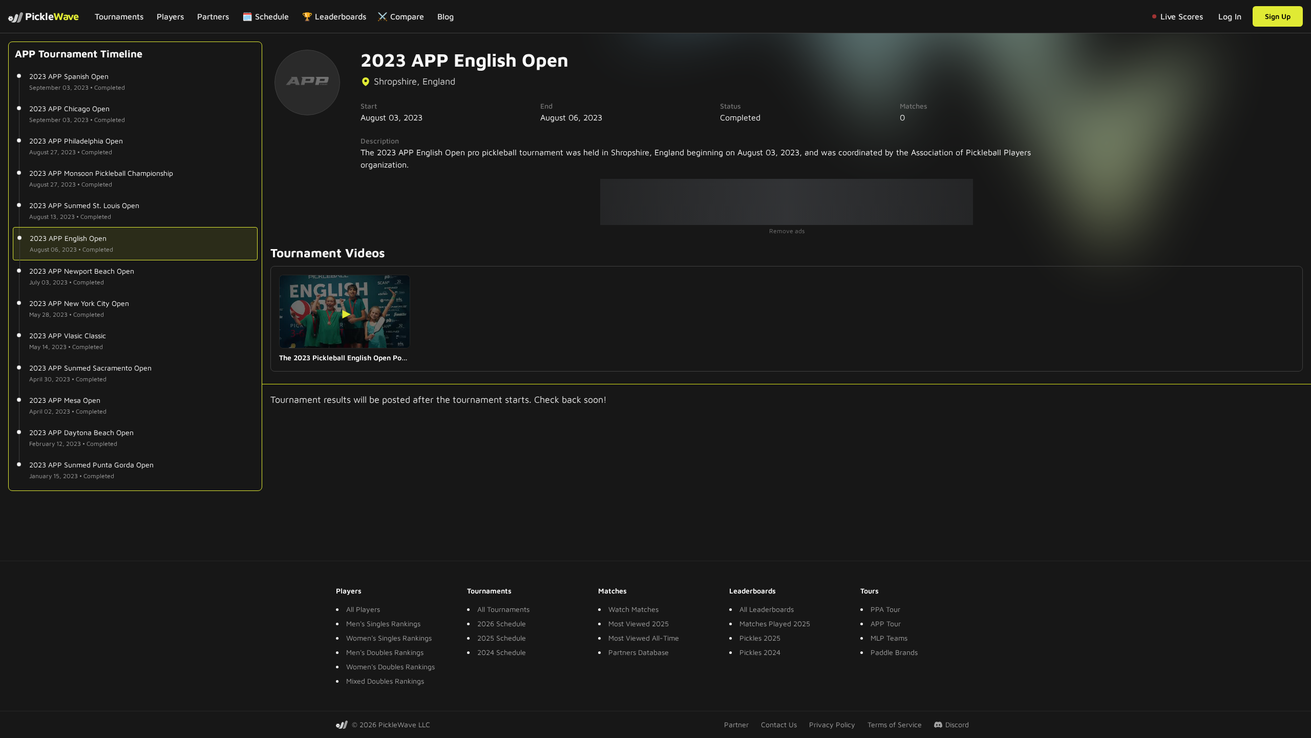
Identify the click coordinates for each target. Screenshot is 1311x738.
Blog (445, 16)
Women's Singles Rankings (389, 637)
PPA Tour (885, 609)
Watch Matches (633, 609)
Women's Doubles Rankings (390, 666)
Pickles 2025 (759, 637)
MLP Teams (889, 637)
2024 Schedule (501, 652)
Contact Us (779, 724)
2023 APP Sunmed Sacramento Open (90, 367)
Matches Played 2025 (774, 623)
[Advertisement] (786, 202)
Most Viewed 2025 (638, 623)
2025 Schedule (501, 637)
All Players (363, 609)
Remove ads (787, 231)
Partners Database (638, 652)
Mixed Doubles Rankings (385, 680)
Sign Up (1278, 16)
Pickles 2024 (759, 652)
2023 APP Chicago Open (69, 108)
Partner (736, 724)
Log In (1229, 16)
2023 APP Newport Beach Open (81, 270)
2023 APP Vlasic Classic (67, 335)
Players (170, 16)
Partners (213, 16)
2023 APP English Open (68, 238)
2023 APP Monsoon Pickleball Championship (101, 173)
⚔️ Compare (400, 16)
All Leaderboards (766, 609)
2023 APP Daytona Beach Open (81, 432)
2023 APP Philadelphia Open (76, 140)
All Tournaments (503, 609)
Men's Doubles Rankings (385, 652)
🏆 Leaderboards (334, 16)
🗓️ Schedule (265, 16)
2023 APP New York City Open (79, 303)
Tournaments (119, 16)
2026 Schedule (501, 623)
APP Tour (886, 623)
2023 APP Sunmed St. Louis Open (84, 205)
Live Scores (1181, 16)
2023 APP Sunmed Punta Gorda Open (91, 464)
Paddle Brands (894, 652)
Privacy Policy (832, 724)
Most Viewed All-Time (643, 637)
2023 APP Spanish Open (69, 76)
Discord (957, 724)
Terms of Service (895, 724)
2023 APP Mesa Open (64, 400)
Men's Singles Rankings (383, 623)
